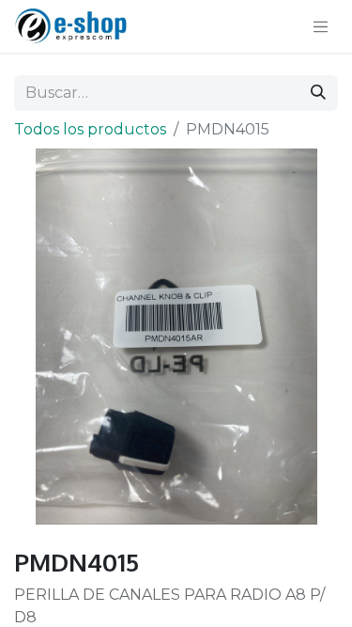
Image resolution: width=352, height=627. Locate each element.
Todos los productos (90, 129)
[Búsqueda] (318, 93)
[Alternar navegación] (321, 26)
